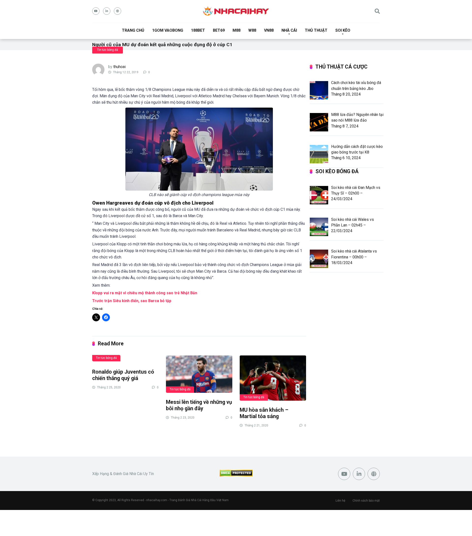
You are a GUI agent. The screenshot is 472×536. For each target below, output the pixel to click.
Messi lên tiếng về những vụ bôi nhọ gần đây (199, 405)
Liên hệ (340, 500)
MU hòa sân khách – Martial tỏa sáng (264, 413)
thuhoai (119, 66)
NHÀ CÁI (289, 30)
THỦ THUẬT (316, 30)
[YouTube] (96, 11)
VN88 (269, 30)
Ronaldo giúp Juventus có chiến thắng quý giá (123, 375)
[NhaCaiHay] (236, 11)
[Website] (117, 11)
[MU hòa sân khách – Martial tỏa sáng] (273, 378)
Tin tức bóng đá (107, 50)
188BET (198, 30)
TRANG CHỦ (133, 30)
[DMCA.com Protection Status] (236, 475)
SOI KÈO (342, 30)
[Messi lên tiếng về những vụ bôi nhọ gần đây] (199, 374)
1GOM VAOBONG (167, 30)
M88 (236, 30)
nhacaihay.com (156, 500)
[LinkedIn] (106, 11)
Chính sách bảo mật (366, 500)
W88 (252, 30)
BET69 (219, 30)
